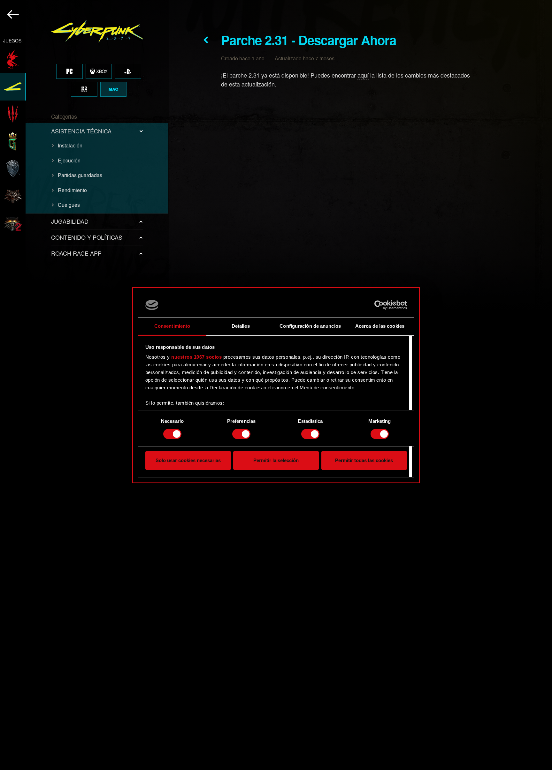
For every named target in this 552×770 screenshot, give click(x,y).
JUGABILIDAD (69, 221)
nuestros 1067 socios (196, 357)
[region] (84, 385)
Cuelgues (69, 204)
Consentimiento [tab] (172, 326)
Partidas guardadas (80, 175)
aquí (363, 75)
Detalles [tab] (241, 326)
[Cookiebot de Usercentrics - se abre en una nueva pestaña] (379, 305)
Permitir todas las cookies (364, 460)
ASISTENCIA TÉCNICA (81, 131)
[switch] (241, 434)
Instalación (70, 145)
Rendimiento (72, 190)
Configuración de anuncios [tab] (310, 326)
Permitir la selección (276, 460)
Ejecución (69, 160)
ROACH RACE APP (76, 253)
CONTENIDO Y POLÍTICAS (86, 237)
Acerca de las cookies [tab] (379, 326)
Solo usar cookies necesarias (188, 460)
